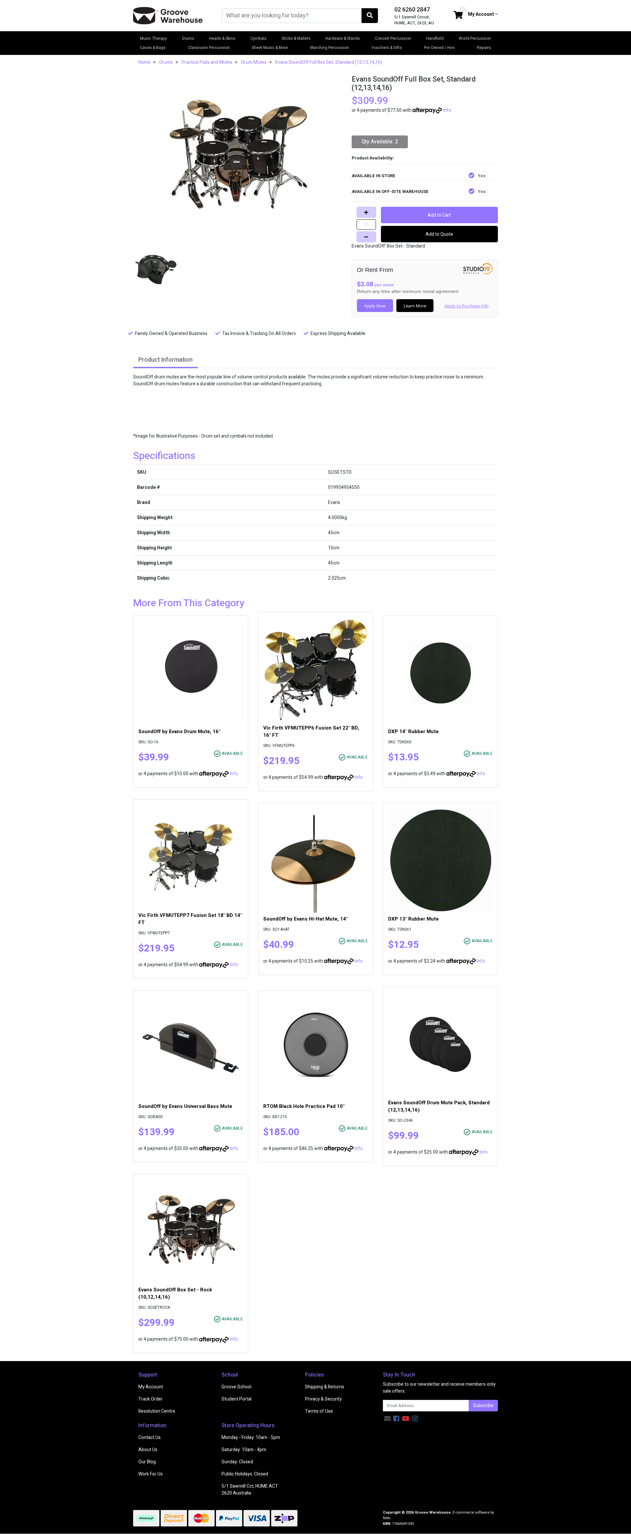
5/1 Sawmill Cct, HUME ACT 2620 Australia (250, 1490)
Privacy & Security (323, 1399)
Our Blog (147, 1461)
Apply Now (375, 306)
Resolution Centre (156, 1411)
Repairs (484, 48)
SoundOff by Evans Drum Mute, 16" (179, 731)
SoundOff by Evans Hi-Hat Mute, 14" (305, 919)
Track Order (150, 1399)
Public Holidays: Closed (245, 1474)
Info (447, 110)
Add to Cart (439, 215)
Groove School (236, 1386)
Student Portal (236, 1399)
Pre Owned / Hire (439, 48)
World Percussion (475, 38)
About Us (147, 1449)
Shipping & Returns (324, 1386)
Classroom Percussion (209, 48)
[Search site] (370, 15)
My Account (150, 1386)
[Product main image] (237, 157)
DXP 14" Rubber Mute (413, 731)
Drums (188, 38)
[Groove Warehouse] (168, 15)
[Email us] (387, 1419)
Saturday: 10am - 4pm (244, 1449)
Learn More (415, 306)
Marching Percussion (329, 48)
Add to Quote (439, 234)
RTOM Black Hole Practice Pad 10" (303, 1106)
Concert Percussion (393, 38)
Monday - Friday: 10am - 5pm (251, 1437)
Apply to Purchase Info (466, 306)
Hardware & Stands (342, 38)
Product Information (165, 359)
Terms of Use (319, 1411)
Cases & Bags (153, 48)
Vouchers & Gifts (386, 48)
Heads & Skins (222, 38)
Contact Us (149, 1437)
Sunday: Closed (237, 1461)
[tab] (165, 360)
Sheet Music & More (270, 48)
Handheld (435, 38)
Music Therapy (153, 38)
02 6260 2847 (412, 9)
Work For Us (150, 1474)
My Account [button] (481, 14)
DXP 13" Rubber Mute (413, 919)
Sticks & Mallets (296, 38)
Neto (386, 1518)
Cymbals (258, 38)
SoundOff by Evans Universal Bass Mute (185, 1106)
